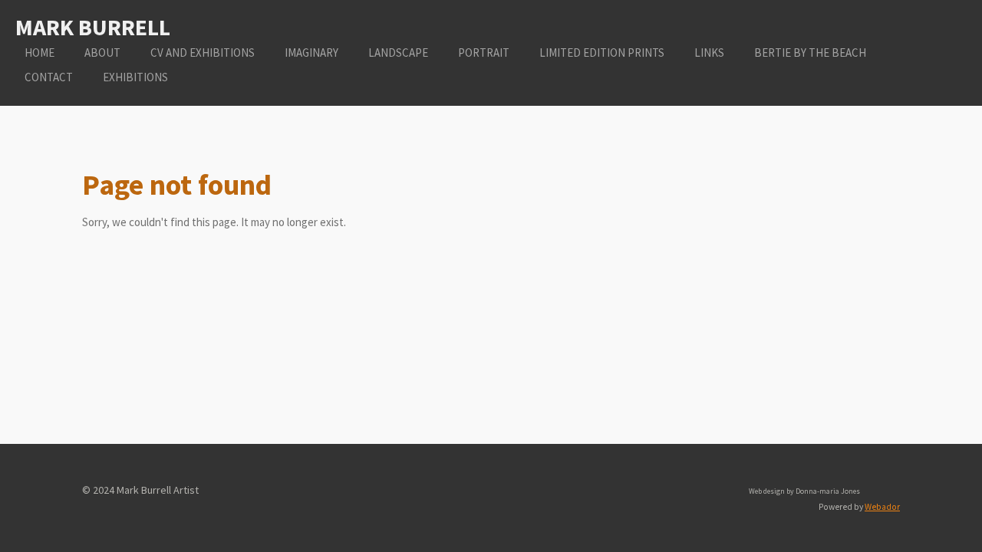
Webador (882, 506)
